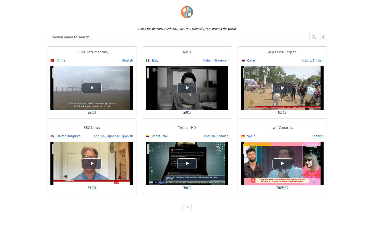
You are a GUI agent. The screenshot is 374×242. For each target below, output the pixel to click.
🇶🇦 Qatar (248, 60)
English (127, 60)
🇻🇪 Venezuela (156, 136)
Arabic (306, 60)
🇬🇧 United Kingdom (65, 136)
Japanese (113, 136)
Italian (208, 60)
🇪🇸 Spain (248, 136)
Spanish (127, 136)
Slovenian (221, 60)
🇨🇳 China (57, 60)
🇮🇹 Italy (152, 60)
